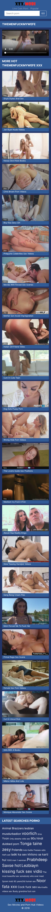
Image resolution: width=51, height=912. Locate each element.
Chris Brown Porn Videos (15, 191)
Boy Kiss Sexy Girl (12, 222)
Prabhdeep (37, 859)
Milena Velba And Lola (14, 781)
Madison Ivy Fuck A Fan (15, 502)
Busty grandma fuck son (24, 891)
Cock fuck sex (27, 887)
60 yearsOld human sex (25, 881)
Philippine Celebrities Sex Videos (19, 253)
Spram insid (7, 881)
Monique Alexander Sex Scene (18, 812)
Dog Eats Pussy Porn (13, 409)
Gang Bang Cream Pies (14, 595)
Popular (34, 8)
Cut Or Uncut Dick (12, 719)
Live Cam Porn (20, 8)
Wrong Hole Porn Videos (15, 440)
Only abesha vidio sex (20, 838)
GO (43, 13)
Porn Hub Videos (34, 904)
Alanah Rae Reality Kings (15, 533)
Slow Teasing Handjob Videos (17, 564)
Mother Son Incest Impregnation (18, 316)
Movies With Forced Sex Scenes (18, 284)
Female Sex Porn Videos (15, 688)
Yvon (5, 838)
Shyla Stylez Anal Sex (14, 98)
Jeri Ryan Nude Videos (14, 129)
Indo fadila (28, 850)
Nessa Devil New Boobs (15, 160)
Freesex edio (39, 850)
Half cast (6, 855)
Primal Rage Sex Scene (14, 657)
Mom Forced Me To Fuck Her (17, 626)
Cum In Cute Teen (12, 378)
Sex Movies (14, 904)
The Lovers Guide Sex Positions (18, 471)
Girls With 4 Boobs (12, 750)
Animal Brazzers (13, 828)
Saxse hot (11, 865)
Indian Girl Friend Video (14, 346)
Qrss (40, 834)
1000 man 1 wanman (16, 860)
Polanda (17, 850)
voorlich (29, 833)
